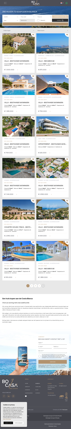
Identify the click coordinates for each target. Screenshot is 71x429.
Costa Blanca (29, 393)
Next (33, 44)
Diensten (27, 389)
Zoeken (59, 20)
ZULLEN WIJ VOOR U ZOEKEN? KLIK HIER (35, 24)
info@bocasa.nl (63, 385)
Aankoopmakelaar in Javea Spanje (52, 424)
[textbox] (11, 17)
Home (26, 383)
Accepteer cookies (8, 422)
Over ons (37, 386)
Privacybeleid (44, 356)
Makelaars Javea (53, 426)
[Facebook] (4, 396)
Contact (37, 393)
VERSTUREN (52, 361)
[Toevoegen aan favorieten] (33, 35)
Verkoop (27, 386)
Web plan (30, 409)
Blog (36, 389)
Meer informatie (7, 419)
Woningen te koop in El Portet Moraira (52, 415)
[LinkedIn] (8, 396)
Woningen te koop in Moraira (52, 418)
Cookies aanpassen (19, 422)
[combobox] (10, 16)
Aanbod (37, 383)
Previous (3, 44)
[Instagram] (13, 396)
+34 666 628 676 (52, 395)
